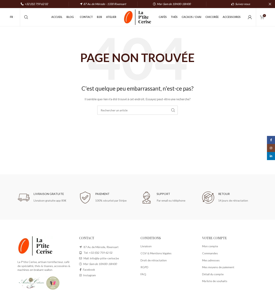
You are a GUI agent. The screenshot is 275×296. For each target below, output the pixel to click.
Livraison (146, 246)
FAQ (143, 274)
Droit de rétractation (154, 260)
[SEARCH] (173, 110)
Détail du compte (213, 274)
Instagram (89, 275)
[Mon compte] (250, 17)
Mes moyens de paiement (218, 267)
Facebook (89, 269)
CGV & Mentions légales (156, 253)
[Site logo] (137, 17)
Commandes (210, 253)
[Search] (26, 17)
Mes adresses (211, 260)
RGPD (144, 267)
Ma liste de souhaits (214, 281)
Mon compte (210, 246)
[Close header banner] (270, 4)
